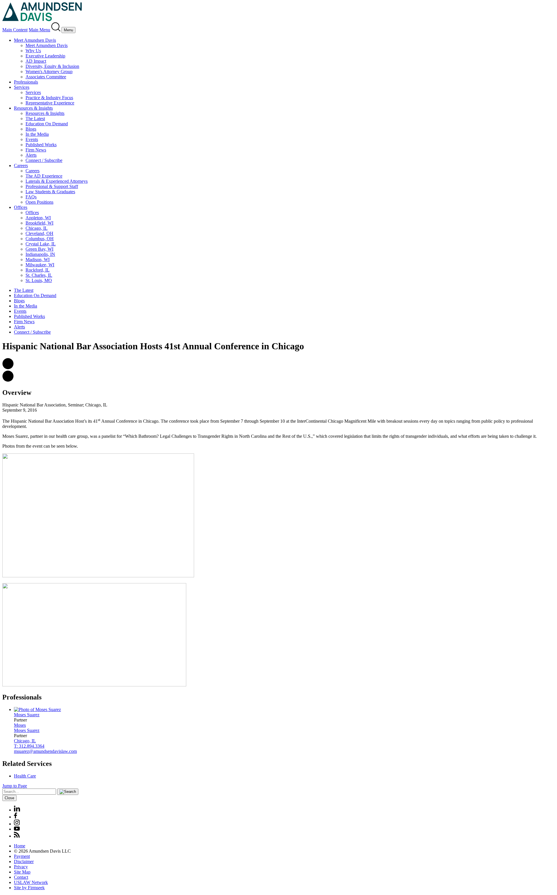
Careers (21, 165)
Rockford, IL (38, 269)
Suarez (26, 714)
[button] (8, 367)
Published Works (41, 144)
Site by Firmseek (29, 887)
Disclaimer (24, 861)
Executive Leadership (45, 55)
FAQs (31, 196)
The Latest (35, 118)
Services (21, 87)
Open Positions (39, 202)
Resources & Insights (33, 108)
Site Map (22, 871)
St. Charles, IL (39, 275)
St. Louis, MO (39, 280)
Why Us (33, 50)
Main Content (15, 29)
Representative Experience (50, 102)
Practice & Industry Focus (49, 97)
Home (19, 845)
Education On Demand (47, 123)
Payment (22, 856)
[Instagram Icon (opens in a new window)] (17, 823)
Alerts (31, 155)
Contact (21, 877)
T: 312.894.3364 (29, 746)
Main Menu (39, 29)
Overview (16, 392)
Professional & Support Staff (52, 186)
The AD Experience (44, 175)
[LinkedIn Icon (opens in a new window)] (17, 809)
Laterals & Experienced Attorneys (57, 181)
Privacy (21, 866)
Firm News (36, 149)
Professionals (26, 81)
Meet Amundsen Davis (35, 40)
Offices (20, 207)
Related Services (27, 763)
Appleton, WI (38, 217)
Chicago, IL (37, 228)
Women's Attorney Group (49, 71)
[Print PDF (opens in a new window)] (8, 380)
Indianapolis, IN (40, 254)
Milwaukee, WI (40, 264)
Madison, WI (38, 259)
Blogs (31, 128)
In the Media (37, 134)
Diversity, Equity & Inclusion (52, 66)
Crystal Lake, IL (41, 243)
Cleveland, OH (39, 233)
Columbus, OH (40, 238)
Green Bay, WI (39, 249)
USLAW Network (31, 882)
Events (32, 139)
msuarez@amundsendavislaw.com (45, 751)
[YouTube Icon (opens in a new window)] (17, 829)
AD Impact (36, 61)
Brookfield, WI (39, 222)
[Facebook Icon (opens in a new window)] (15, 816)
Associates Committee (46, 76)
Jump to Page (14, 785)
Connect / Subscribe (44, 160)
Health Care (25, 775)
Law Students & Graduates (50, 191)
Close (9, 798)
